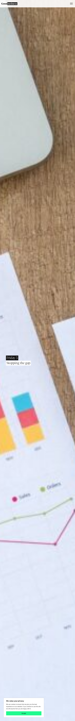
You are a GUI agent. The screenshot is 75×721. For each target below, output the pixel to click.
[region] (24, 707)
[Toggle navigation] (71, 4)
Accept (24, 713)
